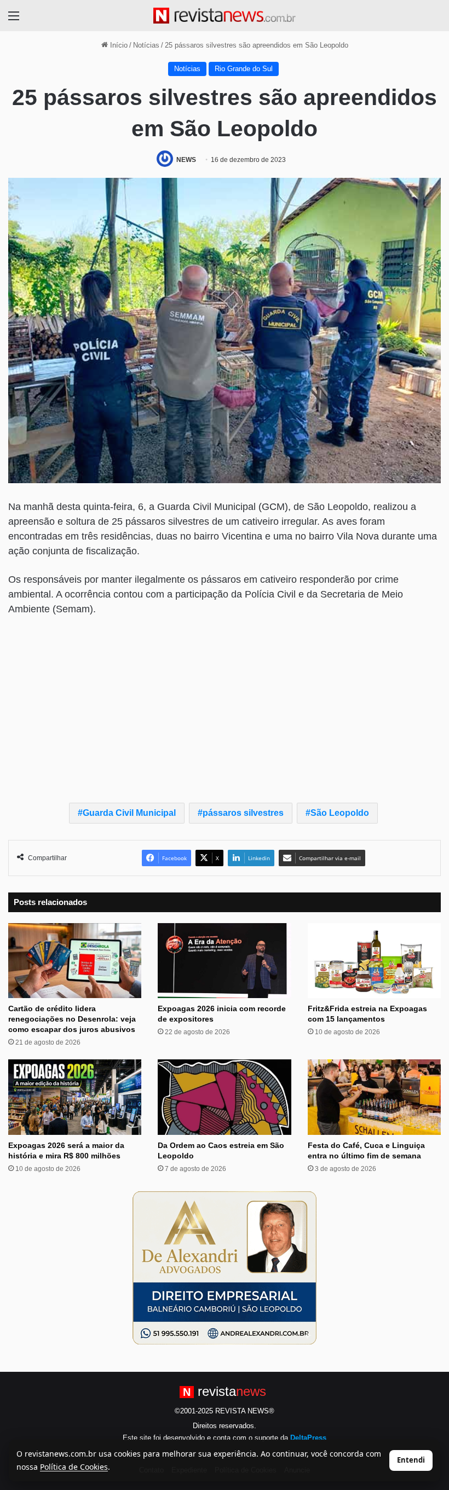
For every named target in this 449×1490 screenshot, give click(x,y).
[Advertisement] (224, 707)
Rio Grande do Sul (244, 69)
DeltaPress (308, 1438)
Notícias (146, 45)
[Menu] (13, 20)
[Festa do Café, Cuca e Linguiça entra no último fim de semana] (374, 1096)
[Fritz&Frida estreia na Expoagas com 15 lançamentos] (374, 960)
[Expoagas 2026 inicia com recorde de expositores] (224, 960)
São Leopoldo (339, 813)
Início (118, 45)
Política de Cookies (74, 1467)
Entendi (411, 1460)
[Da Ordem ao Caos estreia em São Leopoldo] (224, 1096)
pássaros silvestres (243, 813)
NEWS (186, 160)
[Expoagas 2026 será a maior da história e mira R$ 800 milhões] (74, 1096)
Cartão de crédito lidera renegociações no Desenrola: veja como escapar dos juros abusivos (72, 1019)
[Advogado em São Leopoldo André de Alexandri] (224, 1267)
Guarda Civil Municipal (129, 813)
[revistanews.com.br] (224, 16)
